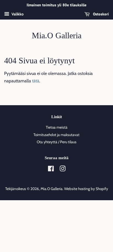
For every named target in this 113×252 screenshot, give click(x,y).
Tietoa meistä (56, 127)
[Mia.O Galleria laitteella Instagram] (63, 169)
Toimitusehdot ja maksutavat (56, 134)
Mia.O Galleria (56, 35)
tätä (35, 80)
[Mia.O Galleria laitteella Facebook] (51, 169)
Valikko (17, 14)
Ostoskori (100, 14)
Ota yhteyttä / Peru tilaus (57, 142)
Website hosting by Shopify (86, 188)
